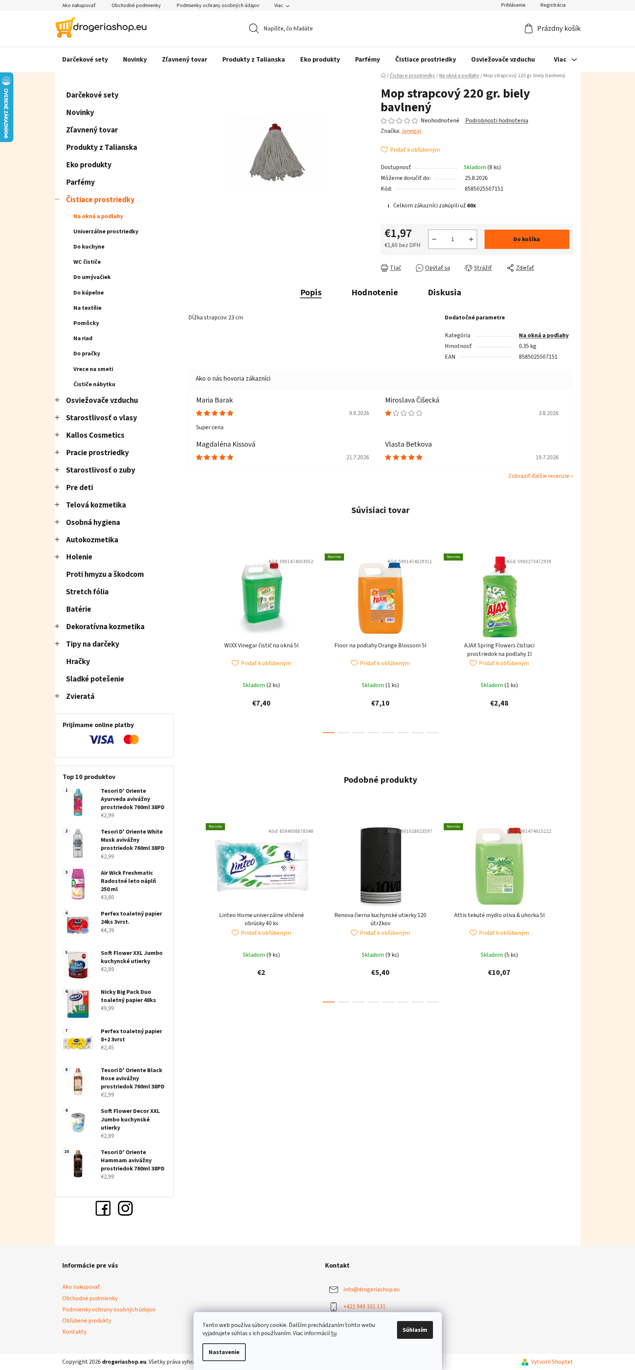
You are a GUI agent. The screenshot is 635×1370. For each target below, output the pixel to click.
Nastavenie (224, 1352)
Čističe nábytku (94, 384)
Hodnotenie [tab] (374, 292)
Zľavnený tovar (92, 130)
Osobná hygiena (93, 522)
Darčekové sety (92, 95)
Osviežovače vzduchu (102, 400)
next (567, 641)
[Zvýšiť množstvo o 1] (471, 239)
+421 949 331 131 (364, 1306)
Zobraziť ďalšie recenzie (538, 476)
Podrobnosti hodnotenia (496, 120)
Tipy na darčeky (92, 644)
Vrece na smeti (93, 369)
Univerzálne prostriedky (105, 231)
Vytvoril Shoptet (552, 1362)
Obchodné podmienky (136, 5)
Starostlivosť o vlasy (101, 418)
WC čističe (87, 262)
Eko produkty (89, 165)
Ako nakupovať (79, 5)
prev (194, 641)
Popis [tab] (311, 292)
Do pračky (86, 353)
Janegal (411, 131)
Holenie (79, 557)
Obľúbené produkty (86, 1321)
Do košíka (526, 239)
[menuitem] (85, 59)
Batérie (78, 609)
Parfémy (80, 182)
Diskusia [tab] (444, 292)
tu (334, 1333)
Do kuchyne (89, 247)
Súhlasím (415, 1330)
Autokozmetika (92, 540)
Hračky (79, 661)
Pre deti (79, 487)
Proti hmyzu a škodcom (105, 574)
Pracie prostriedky (97, 452)
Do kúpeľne (88, 293)
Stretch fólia (87, 592)
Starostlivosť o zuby (100, 470)
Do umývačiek (92, 277)
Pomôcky (86, 323)
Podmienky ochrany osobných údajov (218, 5)
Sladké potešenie (95, 679)
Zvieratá (80, 696)
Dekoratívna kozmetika (105, 626)
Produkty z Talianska (101, 147)
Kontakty (74, 1332)
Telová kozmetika (96, 505)
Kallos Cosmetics (95, 435)
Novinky (80, 112)
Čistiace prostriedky (100, 199)
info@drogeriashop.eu (371, 1289)
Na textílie (87, 308)
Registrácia (553, 5)
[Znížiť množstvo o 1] (434, 239)
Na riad (82, 338)
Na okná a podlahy (98, 216)
